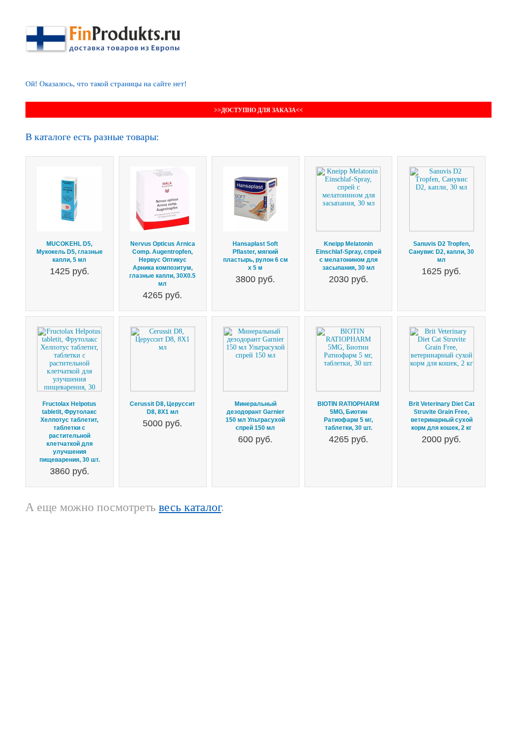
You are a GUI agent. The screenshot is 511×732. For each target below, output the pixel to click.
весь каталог (190, 507)
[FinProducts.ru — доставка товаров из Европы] (102, 29)
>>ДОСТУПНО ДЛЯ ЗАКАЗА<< (258, 110)
